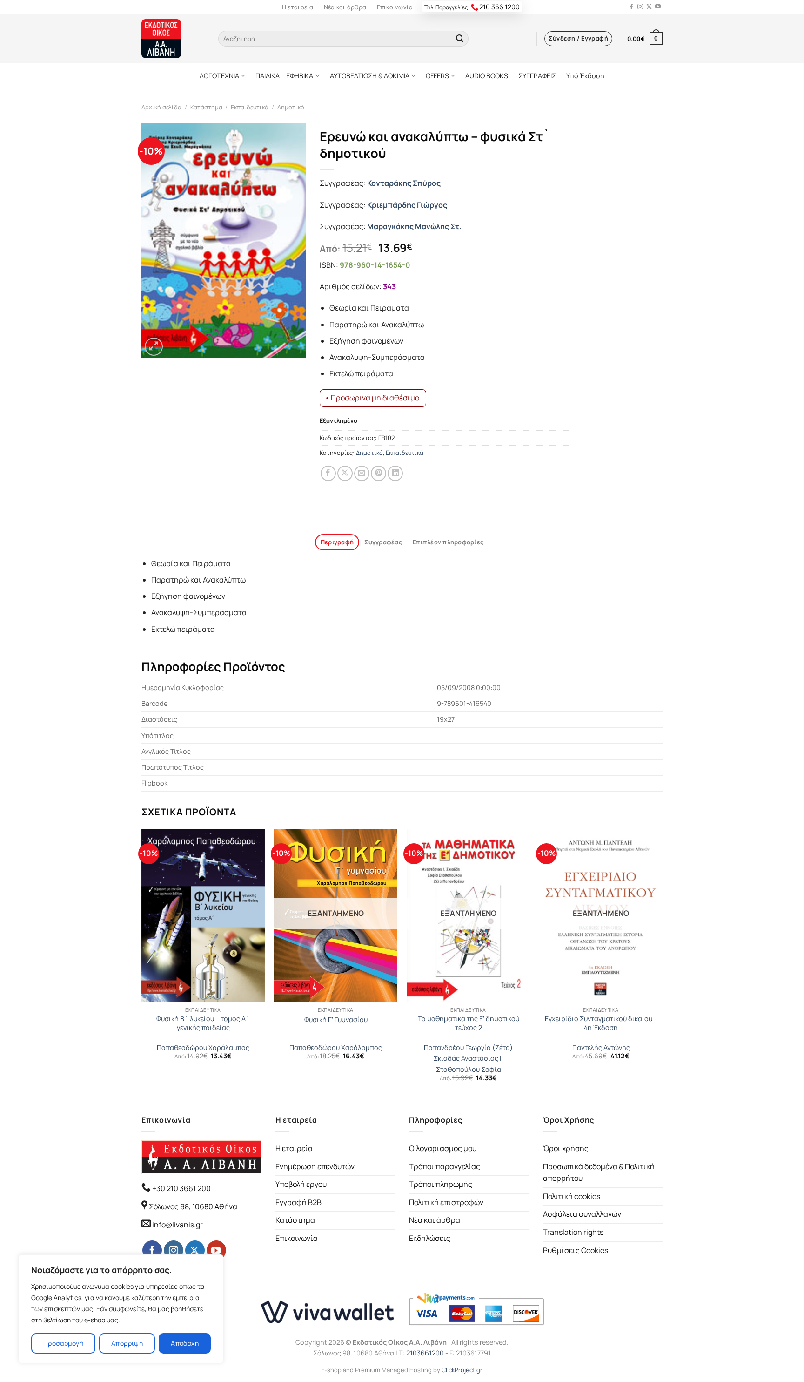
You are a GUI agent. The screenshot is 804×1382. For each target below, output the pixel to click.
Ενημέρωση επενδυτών (315, 1166)
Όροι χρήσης (566, 1148)
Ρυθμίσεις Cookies (575, 1250)
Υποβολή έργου (301, 1184)
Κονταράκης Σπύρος (404, 183)
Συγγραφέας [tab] (383, 542)
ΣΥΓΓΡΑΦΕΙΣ (537, 75)
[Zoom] (154, 347)
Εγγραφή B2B (298, 1202)
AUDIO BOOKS (486, 75)
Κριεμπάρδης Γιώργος (407, 205)
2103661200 (425, 1352)
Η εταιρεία (298, 7)
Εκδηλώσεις (429, 1238)
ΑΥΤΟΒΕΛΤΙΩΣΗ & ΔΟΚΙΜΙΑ (369, 75)
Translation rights (573, 1232)
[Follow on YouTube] (658, 7)
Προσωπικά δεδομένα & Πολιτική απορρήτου (599, 1172)
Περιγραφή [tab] (337, 542)
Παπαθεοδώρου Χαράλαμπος (203, 1047)
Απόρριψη (127, 1343)
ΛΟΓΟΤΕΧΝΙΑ (219, 75)
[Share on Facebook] (328, 473)
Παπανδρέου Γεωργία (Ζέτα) (468, 1047)
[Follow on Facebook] (631, 7)
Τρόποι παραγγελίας (444, 1166)
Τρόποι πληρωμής (440, 1184)
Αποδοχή (185, 1343)
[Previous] (142, 963)
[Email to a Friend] (361, 473)
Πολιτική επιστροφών (446, 1202)
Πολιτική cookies (571, 1196)
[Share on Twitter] (345, 473)
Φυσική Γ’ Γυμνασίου (336, 1020)
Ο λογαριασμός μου (442, 1148)
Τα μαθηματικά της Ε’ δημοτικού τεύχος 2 (468, 1023)
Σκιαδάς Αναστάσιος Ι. (468, 1058)
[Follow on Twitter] (649, 7)
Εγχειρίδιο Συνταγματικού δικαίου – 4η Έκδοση (601, 1023)
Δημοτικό (290, 107)
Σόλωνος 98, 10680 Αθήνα (193, 1206)
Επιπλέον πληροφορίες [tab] (448, 542)
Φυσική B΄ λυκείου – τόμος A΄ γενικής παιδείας (203, 1023)
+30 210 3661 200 (181, 1188)
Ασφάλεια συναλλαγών (582, 1214)
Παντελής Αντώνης (601, 1047)
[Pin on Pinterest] (378, 473)
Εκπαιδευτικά (249, 107)
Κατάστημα (206, 107)
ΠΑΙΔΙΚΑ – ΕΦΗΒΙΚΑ (284, 75)
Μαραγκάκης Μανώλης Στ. (414, 226)
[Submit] (460, 39)
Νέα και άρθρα (345, 7)
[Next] (662, 963)
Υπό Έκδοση (585, 75)
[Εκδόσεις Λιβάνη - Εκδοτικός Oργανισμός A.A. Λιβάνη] (172, 38)
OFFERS (437, 75)
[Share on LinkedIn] (395, 473)
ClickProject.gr (462, 1370)
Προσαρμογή (63, 1343)
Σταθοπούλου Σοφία (468, 1069)
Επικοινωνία (395, 7)
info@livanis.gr (177, 1224)
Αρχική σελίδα (161, 107)
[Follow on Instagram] (640, 7)
